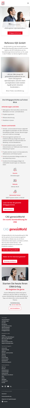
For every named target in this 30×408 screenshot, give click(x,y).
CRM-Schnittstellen (6, 327)
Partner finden (5, 357)
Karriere (3, 368)
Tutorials (4, 354)
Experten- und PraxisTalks (7, 352)
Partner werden (5, 359)
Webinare (4, 351)
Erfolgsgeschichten (6, 330)
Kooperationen (5, 373)
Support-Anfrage (5, 349)
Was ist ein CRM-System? (7, 338)
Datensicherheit (5, 370)
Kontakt (3, 382)
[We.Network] (11, 386)
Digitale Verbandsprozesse (7, 343)
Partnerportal (5, 360)
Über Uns (4, 367)
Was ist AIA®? (5, 340)
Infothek (3, 335)
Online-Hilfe (4, 348)
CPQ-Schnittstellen (6, 329)
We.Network (4, 324)
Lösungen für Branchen (7, 326)
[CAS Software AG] (3, 3)
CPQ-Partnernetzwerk (6, 362)
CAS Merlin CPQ (5, 321)
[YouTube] (8, 386)
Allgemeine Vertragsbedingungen (9, 399)
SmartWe (4, 322)
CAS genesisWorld (5, 319)
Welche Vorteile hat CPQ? (7, 341)
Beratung (4, 356)
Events (3, 377)
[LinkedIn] (2, 386)
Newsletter (4, 379)
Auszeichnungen (5, 371)
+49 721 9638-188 (16, 305)
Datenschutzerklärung (6, 396)
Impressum (4, 393)
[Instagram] (5, 386)
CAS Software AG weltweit (7, 374)
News (3, 376)
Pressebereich (5, 381)
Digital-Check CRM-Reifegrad (8, 337)
